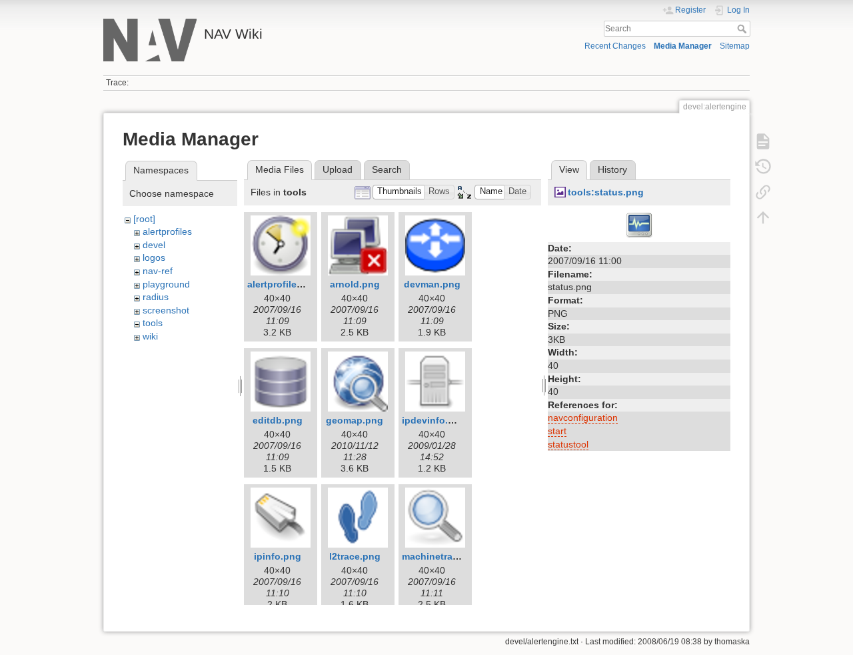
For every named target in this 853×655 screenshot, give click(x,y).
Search (743, 28)
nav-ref (158, 270)
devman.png (432, 284)
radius (156, 296)
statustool (568, 444)
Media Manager (683, 46)
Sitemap (735, 46)
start (557, 431)
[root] (144, 218)
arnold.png (355, 284)
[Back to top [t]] (763, 217)
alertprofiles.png (285, 284)
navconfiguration (583, 417)
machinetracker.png (447, 556)
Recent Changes (615, 46)
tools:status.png (606, 192)
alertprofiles (167, 231)
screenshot (166, 310)
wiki (150, 336)
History (612, 169)
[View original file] (639, 224)
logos (154, 257)
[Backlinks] (763, 192)
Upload (338, 169)
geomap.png (354, 420)
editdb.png (278, 420)
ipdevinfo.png (434, 420)
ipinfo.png (277, 556)
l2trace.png (355, 556)
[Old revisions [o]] (763, 166)
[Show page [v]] (763, 141)
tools (153, 322)
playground (166, 284)
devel (154, 244)
